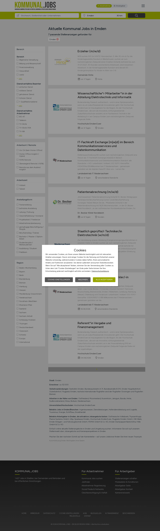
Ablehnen (83, 280)
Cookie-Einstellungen (59, 280)
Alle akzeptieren (104, 280)
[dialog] (80, 265)
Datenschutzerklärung (100, 271)
